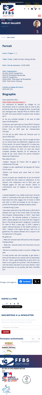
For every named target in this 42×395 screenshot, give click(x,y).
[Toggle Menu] (39, 16)
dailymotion (14, 303)
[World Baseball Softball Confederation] (8, 346)
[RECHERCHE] (34, 8)
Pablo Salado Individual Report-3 (13, 102)
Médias (19, 9)
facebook (24, 8)
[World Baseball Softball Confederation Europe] (7, 354)
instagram (39, 8)
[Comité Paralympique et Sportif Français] (6, 390)
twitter (28, 8)
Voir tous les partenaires (29, 341)
